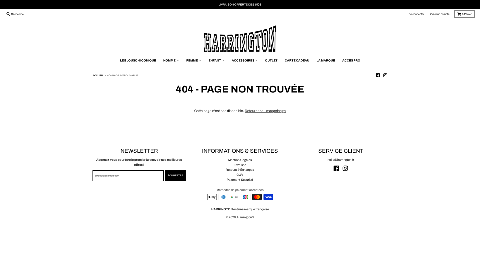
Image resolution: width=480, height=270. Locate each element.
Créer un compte (440, 14)
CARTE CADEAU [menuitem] (297, 60)
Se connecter (416, 14)
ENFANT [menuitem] (214, 60)
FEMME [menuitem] (192, 60)
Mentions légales (240, 160)
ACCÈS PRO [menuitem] (351, 60)
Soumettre (175, 175)
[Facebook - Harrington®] (378, 75)
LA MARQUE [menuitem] (325, 60)
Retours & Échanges (240, 170)
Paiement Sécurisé (240, 180)
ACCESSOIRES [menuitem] (243, 60)
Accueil (98, 75)
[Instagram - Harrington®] (385, 75)
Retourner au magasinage (265, 111)
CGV (239, 174)
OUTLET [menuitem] (271, 60)
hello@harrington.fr (341, 160)
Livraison (240, 165)
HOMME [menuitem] (169, 60)
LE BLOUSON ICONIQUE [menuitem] (138, 60)
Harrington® (245, 217)
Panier (467, 14)
